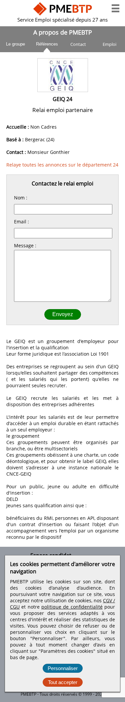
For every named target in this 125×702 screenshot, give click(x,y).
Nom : (20, 197)
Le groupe (15, 44)
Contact (78, 44)
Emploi (109, 44)
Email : (21, 221)
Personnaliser (63, 668)
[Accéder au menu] (115, 8)
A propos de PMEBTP (62, 32)
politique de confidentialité (72, 607)
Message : (25, 245)
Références (47, 43)
